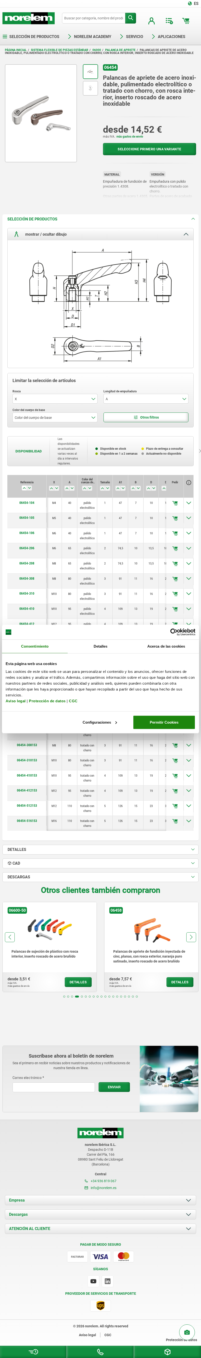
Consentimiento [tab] (35, 646)
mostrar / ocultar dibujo (45, 234)
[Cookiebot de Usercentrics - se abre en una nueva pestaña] (173, 632)
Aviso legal (16, 701)
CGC (73, 701)
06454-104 (26, 503)
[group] (62, 947)
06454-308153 (27, 745)
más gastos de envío (129, 136)
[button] (64, 997)
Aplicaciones (171, 36)
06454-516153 (27, 821)
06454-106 (26, 533)
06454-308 (26, 578)
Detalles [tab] (101, 646)
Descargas (18, 1214)
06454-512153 (27, 805)
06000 (96, 50)
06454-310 (26, 593)
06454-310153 (27, 760)
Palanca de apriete (120, 50)
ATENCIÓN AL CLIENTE (29, 1228)
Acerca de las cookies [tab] (166, 646)
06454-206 (26, 548)
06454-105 (26, 518)
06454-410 (26, 609)
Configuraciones (97, 722)
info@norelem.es (103, 1188)
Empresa (17, 1200)
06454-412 (26, 624)
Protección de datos (47, 701)
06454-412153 (27, 790)
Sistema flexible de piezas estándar (59, 50)
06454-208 (26, 563)
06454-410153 (27, 775)
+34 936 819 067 (103, 1181)
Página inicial (16, 50)
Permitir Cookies (164, 722)
